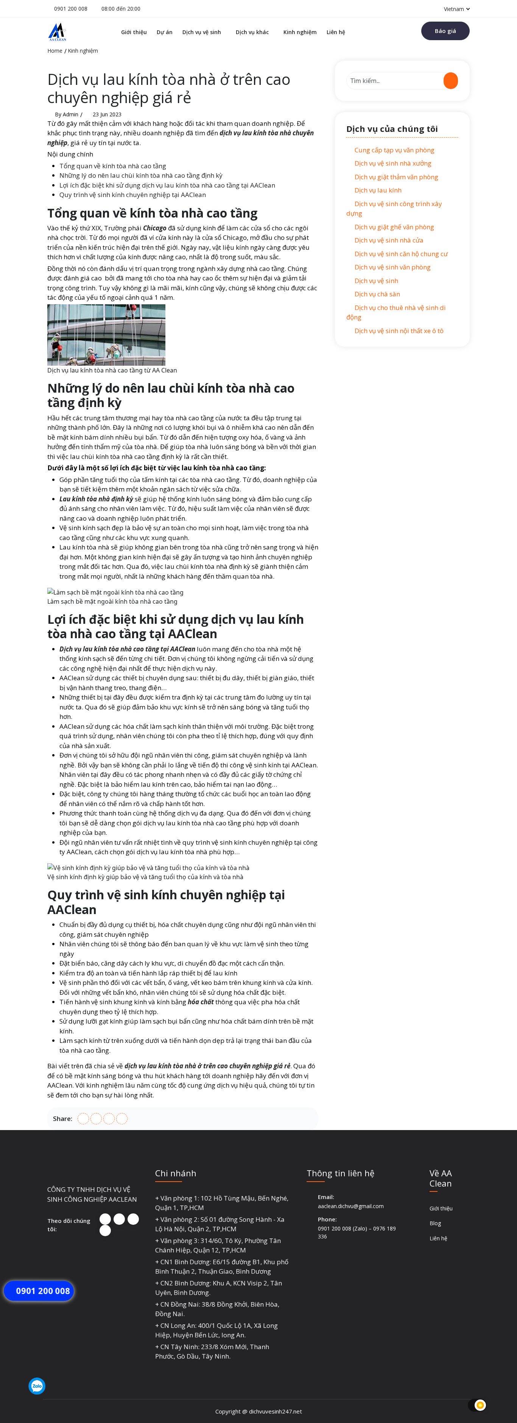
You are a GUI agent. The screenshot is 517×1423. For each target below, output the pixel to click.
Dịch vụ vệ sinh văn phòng (392, 267)
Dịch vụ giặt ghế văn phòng (393, 226)
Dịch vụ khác (252, 32)
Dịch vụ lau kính (377, 190)
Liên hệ (336, 32)
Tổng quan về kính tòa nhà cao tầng (112, 165)
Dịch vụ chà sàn (376, 294)
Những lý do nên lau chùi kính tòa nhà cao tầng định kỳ (141, 175)
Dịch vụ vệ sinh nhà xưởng (392, 163)
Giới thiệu (134, 32)
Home (54, 50)
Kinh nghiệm (300, 32)
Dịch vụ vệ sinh (201, 32)
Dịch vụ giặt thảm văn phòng (395, 176)
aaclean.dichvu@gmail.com (351, 1206)
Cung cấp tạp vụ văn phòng (393, 150)
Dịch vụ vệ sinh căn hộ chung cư (400, 253)
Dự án (165, 32)
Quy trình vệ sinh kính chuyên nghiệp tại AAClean (132, 194)
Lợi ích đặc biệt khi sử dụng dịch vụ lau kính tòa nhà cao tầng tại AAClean (167, 185)
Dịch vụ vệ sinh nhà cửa (388, 240)
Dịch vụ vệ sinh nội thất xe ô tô (398, 330)
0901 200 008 (70, 8)
